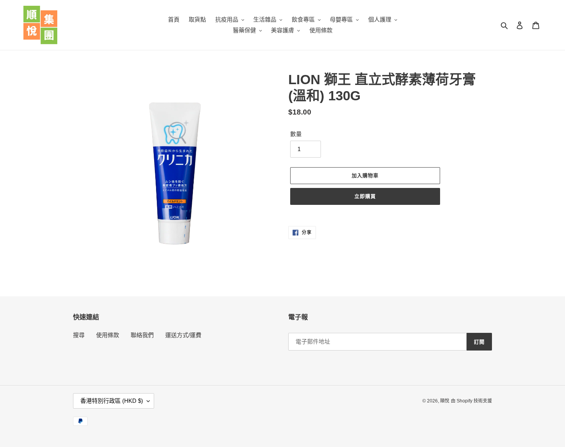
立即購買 (365, 196)
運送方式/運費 (183, 335)
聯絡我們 (142, 335)
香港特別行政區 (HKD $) (111, 400)
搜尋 (79, 335)
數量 (296, 134)
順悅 (444, 401)
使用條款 (107, 335)
